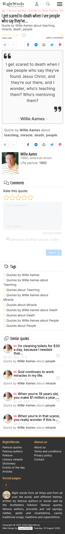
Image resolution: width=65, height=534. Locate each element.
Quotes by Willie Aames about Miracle (25, 297)
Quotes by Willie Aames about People (32, 320)
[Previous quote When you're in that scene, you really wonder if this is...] (5, 44)
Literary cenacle (12, 459)
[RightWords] (3, 10)
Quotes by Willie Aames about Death (32, 310)
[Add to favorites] (23, 35)
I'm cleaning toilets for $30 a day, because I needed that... (37, 349)
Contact (39, 459)
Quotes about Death (20, 315)
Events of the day (13, 467)
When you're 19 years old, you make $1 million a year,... (36, 396)
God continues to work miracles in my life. (34, 374)
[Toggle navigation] (58, 4)
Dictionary (9, 463)
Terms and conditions (47, 451)
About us (40, 447)
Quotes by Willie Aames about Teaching (25, 282)
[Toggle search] (48, 4)
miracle (51, 383)
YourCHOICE (25, 528)
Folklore (7, 455)
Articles (7, 471)
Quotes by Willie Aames (22, 275)
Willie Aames (32, 118)
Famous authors (12, 451)
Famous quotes (12, 447)
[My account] (36, 4)
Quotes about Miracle (21, 305)
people (50, 361)
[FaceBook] (6, 484)
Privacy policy (43, 455)
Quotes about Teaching (23, 290)
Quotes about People (21, 325)
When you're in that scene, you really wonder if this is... (37, 418)
